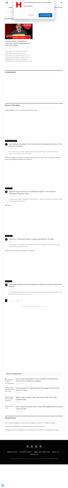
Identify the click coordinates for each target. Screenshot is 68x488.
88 (17, 300)
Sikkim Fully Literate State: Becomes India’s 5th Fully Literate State (36, 399)
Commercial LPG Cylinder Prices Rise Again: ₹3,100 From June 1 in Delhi (37, 389)
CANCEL (31, 15)
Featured (9, 38)
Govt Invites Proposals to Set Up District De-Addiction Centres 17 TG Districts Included (35, 145)
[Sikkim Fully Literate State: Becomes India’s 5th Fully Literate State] (9, 399)
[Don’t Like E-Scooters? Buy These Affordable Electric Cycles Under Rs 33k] (9, 409)
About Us (55, 452)
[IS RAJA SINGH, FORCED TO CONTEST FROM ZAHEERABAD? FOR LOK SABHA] (19, 31)
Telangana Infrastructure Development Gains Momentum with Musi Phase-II (35, 285)
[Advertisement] (34, 87)
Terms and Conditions (42, 452)
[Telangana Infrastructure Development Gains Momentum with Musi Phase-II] (34, 266)
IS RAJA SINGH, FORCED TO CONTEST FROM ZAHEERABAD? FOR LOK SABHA (17, 43)
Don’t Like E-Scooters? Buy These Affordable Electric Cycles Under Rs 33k (39, 408)
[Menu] (7, 3)
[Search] (61, 3)
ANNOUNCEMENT (11, 141)
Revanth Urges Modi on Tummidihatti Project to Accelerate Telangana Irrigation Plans (32, 192)
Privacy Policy (12, 452)
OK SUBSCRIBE (45, 15)
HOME (10, 7)
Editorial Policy (26, 452)
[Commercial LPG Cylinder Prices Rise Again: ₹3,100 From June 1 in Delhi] (9, 390)
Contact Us (34, 454)
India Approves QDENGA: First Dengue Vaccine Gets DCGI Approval (25, 426)
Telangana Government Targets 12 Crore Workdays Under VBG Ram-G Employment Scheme (32, 430)
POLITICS (8, 281)
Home (7, 11)
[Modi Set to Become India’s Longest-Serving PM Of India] (34, 220)
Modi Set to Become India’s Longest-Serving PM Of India (31, 239)
